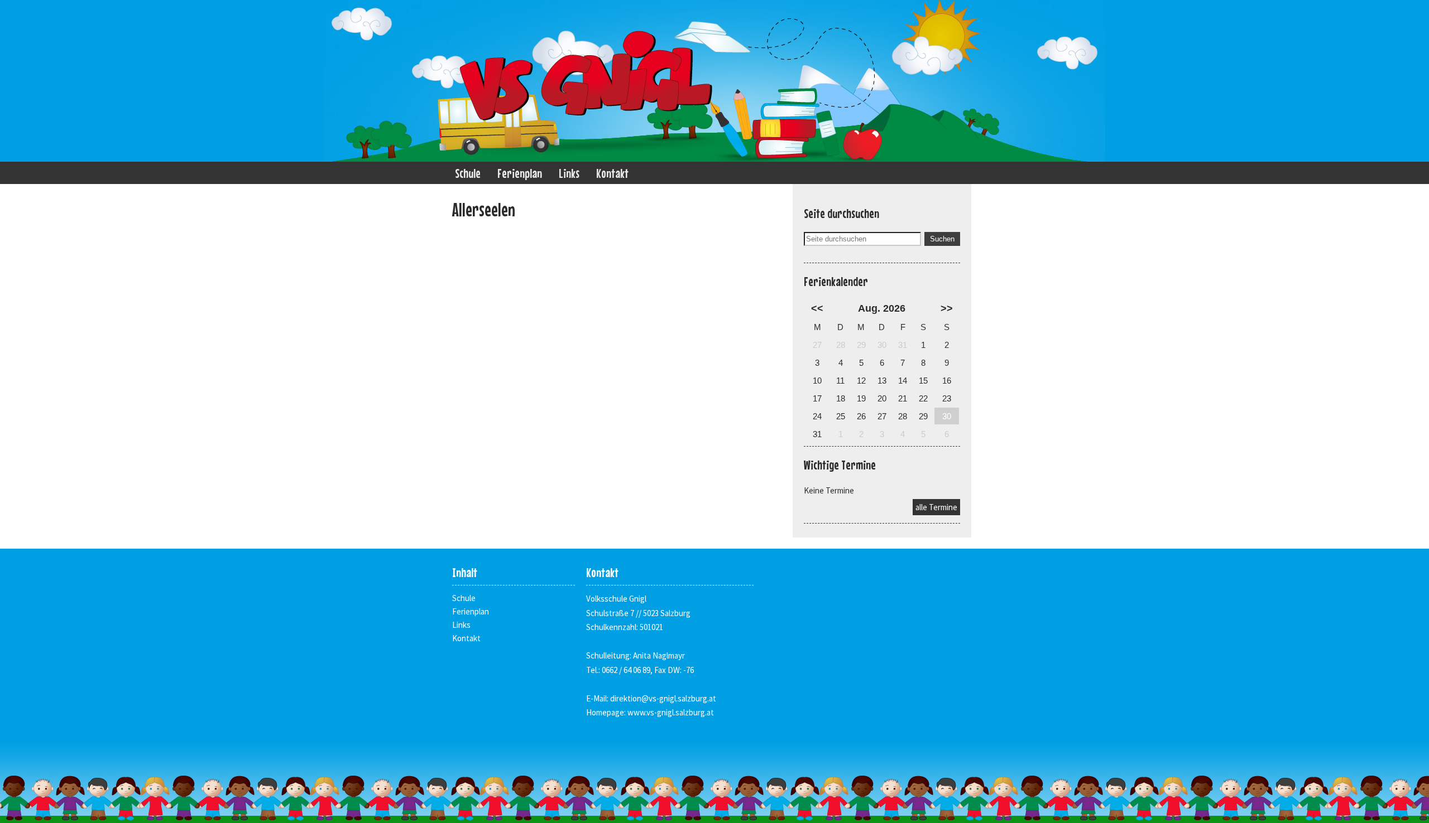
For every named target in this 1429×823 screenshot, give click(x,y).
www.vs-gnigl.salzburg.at (670, 712)
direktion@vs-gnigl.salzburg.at (663, 698)
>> (947, 308)
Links (569, 173)
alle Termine (936, 507)
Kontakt (612, 173)
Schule (468, 173)
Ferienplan (519, 173)
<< (817, 308)
